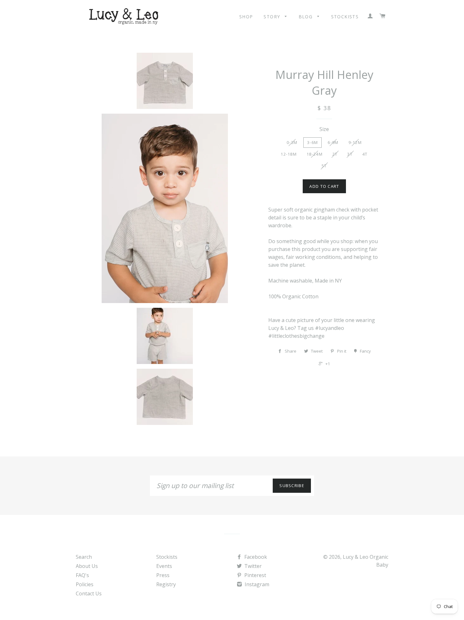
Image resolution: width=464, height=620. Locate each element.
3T (350, 154)
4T (365, 154)
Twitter (252, 566)
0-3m (292, 142)
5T (324, 166)
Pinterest (254, 575)
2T (335, 154)
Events (164, 566)
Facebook (255, 556)
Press (163, 575)
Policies (84, 584)
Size (324, 129)
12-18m (289, 154)
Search (84, 556)
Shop (246, 17)
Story (273, 17)
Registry (166, 584)
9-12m (355, 142)
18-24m (314, 154)
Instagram (256, 584)
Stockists (345, 17)
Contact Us (89, 593)
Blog (306, 17)
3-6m (312, 142)
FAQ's (82, 575)
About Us (87, 566)
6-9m (333, 142)
